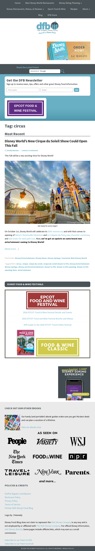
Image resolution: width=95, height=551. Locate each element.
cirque (25, 264)
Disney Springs (54, 258)
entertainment (24, 270)
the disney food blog (47, 22)
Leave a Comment (30, 150)
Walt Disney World (79, 258)
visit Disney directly (13, 529)
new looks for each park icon (22, 238)
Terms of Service (12, 504)
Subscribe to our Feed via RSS (18, 540)
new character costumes (78, 235)
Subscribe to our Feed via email (19, 543)
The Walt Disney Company (48, 525)
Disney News (41, 258)
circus (19, 264)
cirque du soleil (35, 264)
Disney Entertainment (25, 258)
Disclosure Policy (12, 497)
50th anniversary (55, 231)
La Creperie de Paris (56, 235)
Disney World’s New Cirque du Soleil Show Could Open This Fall (46, 143)
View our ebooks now (31, 427)
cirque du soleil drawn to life (56, 264)
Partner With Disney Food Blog (19, 508)
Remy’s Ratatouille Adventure (29, 235)
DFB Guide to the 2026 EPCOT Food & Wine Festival (47, 324)
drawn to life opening (66, 267)
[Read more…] (12, 248)
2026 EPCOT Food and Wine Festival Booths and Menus (47, 318)
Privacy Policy (11, 500)
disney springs (11, 267)
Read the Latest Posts (28, 67)
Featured (66, 258)
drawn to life (50, 267)
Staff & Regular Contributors (18, 493)
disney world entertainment (31, 267)
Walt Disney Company (61, 522)
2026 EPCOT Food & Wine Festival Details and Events (47, 312)
